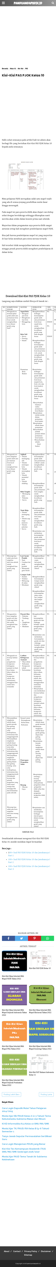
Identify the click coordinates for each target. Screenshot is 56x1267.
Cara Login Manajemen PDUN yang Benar (23, 1144)
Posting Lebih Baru (11, 1094)
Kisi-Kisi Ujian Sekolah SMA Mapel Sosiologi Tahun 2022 (40, 1047)
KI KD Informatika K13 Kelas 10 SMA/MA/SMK (25, 1124)
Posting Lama (46, 1094)
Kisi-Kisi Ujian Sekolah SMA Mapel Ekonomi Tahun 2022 (40, 1011)
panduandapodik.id (28, 3)
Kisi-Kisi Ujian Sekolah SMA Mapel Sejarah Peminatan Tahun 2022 (13, 1082)
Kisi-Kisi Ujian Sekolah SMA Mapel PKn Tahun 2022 (13, 1047)
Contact (17, 1251)
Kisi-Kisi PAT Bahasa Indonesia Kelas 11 (41, 1073)
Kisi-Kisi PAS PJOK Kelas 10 (40, 968)
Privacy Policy (30, 1251)
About (6, 1251)
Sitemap (28, 1255)
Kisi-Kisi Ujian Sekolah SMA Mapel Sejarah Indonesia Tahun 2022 (14, 1012)
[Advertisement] (28, 37)
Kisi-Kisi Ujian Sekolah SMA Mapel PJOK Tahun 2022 (13, 977)
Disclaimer (46, 1251)
